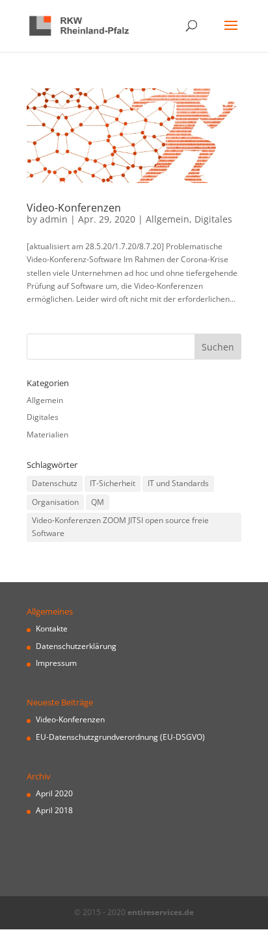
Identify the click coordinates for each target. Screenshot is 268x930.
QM (97, 502)
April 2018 (54, 810)
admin (54, 219)
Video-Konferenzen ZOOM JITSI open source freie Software (120, 527)
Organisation (55, 502)
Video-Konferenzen (74, 208)
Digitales (213, 219)
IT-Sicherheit (112, 483)
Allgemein (167, 219)
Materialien (47, 434)
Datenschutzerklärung (76, 646)
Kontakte (52, 628)
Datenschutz (54, 483)
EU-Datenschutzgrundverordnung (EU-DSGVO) (120, 736)
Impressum (56, 662)
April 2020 (54, 793)
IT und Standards (178, 483)
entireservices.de (160, 912)
